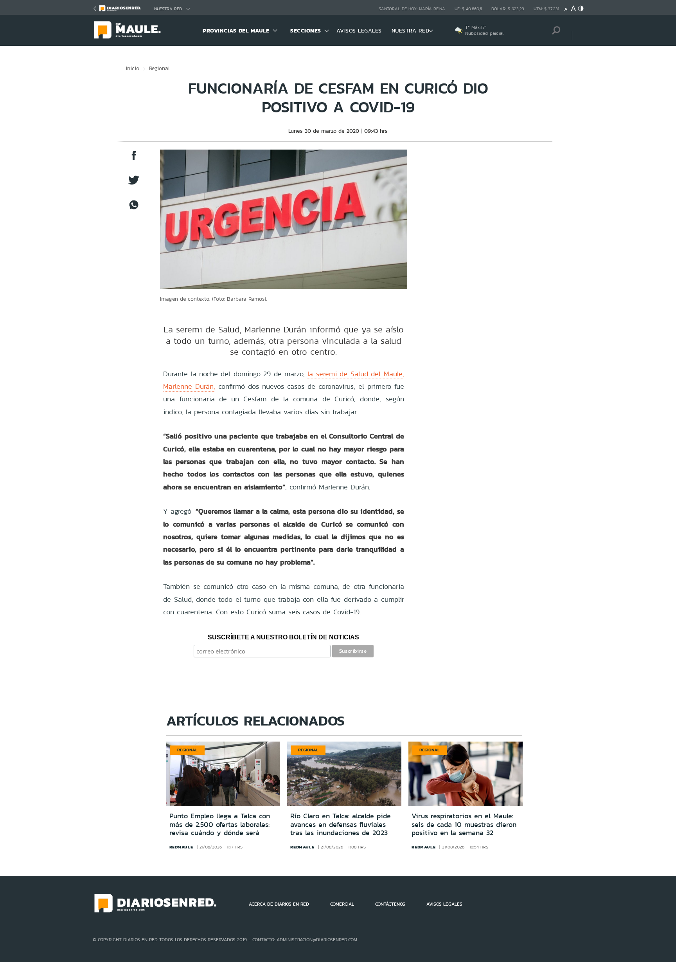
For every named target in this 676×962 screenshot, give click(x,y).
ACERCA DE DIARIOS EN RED (279, 904)
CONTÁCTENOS (390, 904)
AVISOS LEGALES (359, 30)
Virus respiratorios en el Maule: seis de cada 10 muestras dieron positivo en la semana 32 (464, 824)
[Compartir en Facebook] (134, 159)
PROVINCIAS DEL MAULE (236, 30)
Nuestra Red (168, 9)
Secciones (305, 30)
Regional (159, 68)
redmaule (181, 847)
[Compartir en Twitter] (134, 184)
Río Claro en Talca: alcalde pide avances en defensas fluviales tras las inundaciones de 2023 (340, 824)
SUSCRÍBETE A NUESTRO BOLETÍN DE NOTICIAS (283, 637)
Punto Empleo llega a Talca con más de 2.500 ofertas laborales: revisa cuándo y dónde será (219, 824)
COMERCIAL (342, 904)
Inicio (132, 68)
